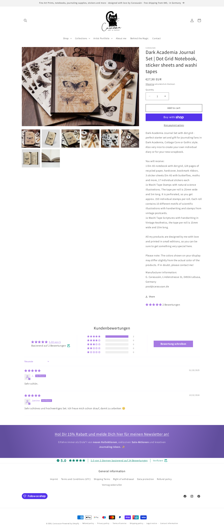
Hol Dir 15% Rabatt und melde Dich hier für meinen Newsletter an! (112, 434)
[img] (32, 370)
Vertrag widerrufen (112, 484)
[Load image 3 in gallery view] (70, 138)
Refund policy (164, 479)
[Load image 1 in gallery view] (31, 138)
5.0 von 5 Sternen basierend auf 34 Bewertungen (119, 460)
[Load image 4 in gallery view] (90, 138)
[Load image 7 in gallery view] (31, 158)
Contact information (169, 523)
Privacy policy (103, 523)
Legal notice (151, 523)
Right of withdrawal (123, 479)
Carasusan (57, 523)
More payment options (174, 125)
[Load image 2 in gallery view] (51, 138)
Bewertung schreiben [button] (173, 344)
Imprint (54, 479)
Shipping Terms (102, 479)
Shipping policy (136, 523)
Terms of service (119, 523)
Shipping (150, 84)
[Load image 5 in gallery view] (110, 138)
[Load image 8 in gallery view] (51, 158)
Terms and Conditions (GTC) (76, 479)
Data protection (145, 479)
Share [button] (152, 296)
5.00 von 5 (55, 342)
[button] (25, 20)
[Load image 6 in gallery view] (130, 138)
